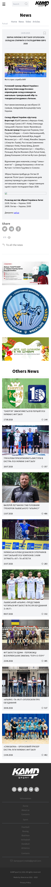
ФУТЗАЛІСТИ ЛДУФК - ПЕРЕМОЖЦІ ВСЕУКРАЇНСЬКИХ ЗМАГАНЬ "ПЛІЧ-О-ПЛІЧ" (24, 654)
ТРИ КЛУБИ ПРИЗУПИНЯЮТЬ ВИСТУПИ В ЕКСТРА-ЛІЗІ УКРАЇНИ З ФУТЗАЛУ (23, 460)
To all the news (14, 244)
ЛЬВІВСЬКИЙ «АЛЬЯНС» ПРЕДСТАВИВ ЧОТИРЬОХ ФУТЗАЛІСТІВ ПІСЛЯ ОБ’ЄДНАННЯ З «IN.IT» (25, 605)
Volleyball (25, 839)
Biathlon (26, 835)
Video (28, 21)
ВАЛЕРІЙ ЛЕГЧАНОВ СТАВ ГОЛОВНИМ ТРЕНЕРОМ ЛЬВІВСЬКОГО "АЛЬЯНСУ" (21, 507)
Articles (36, 21)
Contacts (25, 814)
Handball (25, 843)
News (21, 21)
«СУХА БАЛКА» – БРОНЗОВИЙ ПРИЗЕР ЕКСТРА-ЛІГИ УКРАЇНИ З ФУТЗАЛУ (21, 748)
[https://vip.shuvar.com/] (25, 349)
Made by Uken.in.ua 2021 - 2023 (26, 877)
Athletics (25, 848)
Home (14, 21)
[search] (26, 4)
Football (25, 827)
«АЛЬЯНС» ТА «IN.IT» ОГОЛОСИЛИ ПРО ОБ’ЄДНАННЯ (22, 701)
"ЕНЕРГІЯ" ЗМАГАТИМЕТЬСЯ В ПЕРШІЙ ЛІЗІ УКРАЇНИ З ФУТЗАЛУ (24, 413)
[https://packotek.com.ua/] (25, 273)
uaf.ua (16, 212)
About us (25, 810)
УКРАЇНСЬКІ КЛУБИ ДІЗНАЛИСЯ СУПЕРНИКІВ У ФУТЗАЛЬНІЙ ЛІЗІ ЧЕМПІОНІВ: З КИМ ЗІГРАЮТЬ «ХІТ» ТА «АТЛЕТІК (25, 555)
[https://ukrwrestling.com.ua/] (25, 311)
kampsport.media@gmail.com (27, 860)
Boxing (25, 831)
